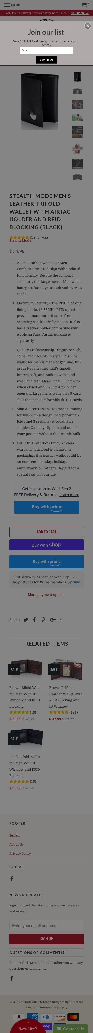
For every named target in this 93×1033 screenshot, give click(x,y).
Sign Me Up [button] (46, 59)
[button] (88, 26)
